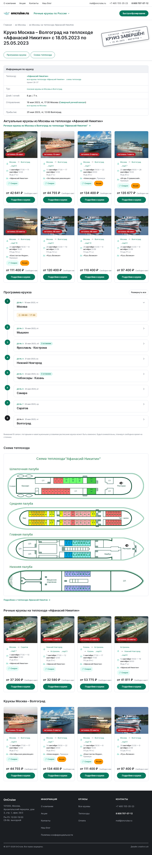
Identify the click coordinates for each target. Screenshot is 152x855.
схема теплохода (73, 79)
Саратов (24, 647)
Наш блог (47, 3)
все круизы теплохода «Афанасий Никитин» (46, 79)
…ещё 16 (13, 243)
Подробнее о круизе (20, 199)
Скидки (14, 183)
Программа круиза (16, 55)
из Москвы (20, 25)
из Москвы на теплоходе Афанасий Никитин (51, 25)
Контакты (34, 3)
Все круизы (84, 806)
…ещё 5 (64, 651)
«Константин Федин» (18, 255)
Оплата (82, 820)
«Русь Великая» (53, 255)
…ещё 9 (50, 243)
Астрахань (55, 651)
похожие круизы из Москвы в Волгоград (44, 89)
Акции (22, 3)
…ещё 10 (87, 243)
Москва (12, 162)
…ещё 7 (87, 166)
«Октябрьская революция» (58, 178)
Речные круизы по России (50, 13)
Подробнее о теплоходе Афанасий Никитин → (27, 600)
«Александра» (89, 178)
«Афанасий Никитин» (37, 76)
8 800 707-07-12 (140, 3)
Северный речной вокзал (72, 102)
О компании (10, 3)
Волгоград (25, 162)
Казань (86, 647)
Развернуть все (138, 292)
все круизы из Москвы (36, 105)
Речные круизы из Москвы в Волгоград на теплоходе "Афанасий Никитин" (46, 125)
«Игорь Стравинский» (130, 178)
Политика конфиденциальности (57, 835)
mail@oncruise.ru (98, 3)
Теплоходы (84, 813)
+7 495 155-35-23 (119, 3)
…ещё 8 (13, 166)
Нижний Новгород (54, 647)
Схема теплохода (43, 55)
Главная (8, 25)
